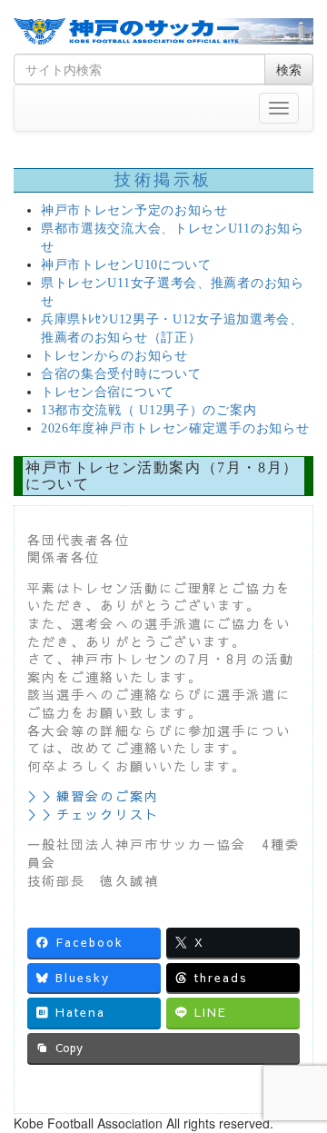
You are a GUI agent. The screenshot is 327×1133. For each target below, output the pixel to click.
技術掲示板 (163, 180)
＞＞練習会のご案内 (93, 796)
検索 (289, 69)
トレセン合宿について (107, 392)
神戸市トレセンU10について (126, 265)
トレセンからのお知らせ (114, 356)
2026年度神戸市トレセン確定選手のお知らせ (175, 428)
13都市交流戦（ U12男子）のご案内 (148, 410)
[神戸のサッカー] (163, 31)
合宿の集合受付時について (121, 374)
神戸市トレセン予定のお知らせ (134, 210)
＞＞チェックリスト (93, 814)
